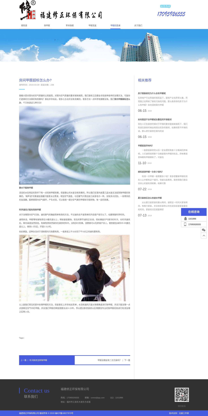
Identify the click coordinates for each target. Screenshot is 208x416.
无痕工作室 (184, 413)
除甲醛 (47, 25)
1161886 (192, 219)
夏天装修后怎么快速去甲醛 (150, 198)
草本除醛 (70, 25)
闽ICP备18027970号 (64, 413)
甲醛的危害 (115, 25)
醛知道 (24, 25)
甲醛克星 (93, 25)
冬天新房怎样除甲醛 (38, 360)
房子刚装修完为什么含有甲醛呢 (152, 93)
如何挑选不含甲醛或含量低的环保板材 (155, 119)
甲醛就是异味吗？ (146, 145)
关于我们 (138, 25)
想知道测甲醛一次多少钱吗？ (151, 172)
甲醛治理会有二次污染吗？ (109, 360)
